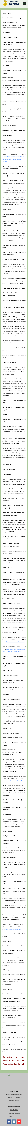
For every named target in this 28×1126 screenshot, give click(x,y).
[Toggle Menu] (24, 3)
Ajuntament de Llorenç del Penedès (14, 1094)
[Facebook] (9, 1121)
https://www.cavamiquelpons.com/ (15, 642)
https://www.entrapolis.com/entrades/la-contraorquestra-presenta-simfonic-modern (14, 159)
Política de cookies (14, 1117)
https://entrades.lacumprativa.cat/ (13, 781)
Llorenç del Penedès (14, 1100)
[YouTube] (19, 1121)
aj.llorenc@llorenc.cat (14, 1106)
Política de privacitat (14, 1113)
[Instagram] (14, 1121)
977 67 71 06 (14, 1103)
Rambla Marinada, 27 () (14, 1097)
